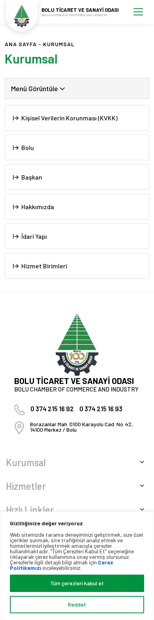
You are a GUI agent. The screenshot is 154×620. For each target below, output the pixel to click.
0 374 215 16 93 (100, 408)
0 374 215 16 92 (52, 408)
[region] (77, 565)
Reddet (77, 604)
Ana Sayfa (21, 44)
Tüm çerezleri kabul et (77, 583)
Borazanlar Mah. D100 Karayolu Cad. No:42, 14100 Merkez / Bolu (81, 427)
